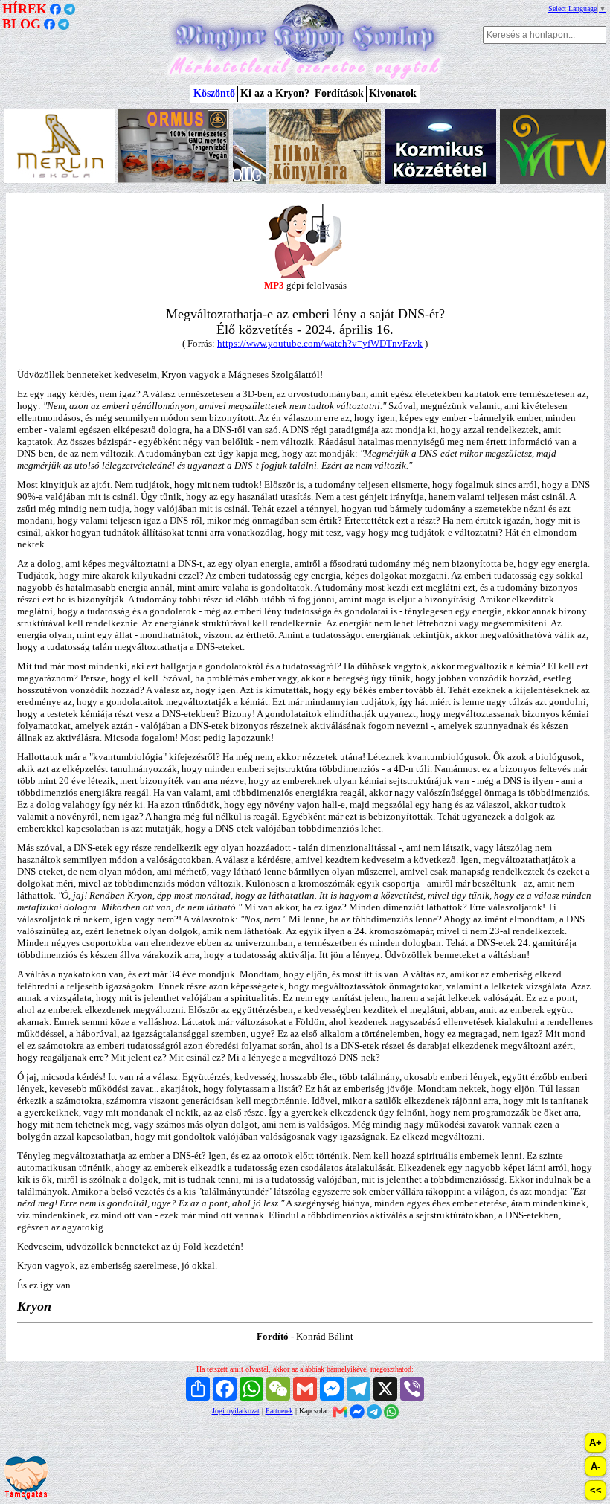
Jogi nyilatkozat (236, 1411)
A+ (595, 1442)
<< (596, 1490)
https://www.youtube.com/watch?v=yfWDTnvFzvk (320, 343)
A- (595, 1466)
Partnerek (279, 1411)
